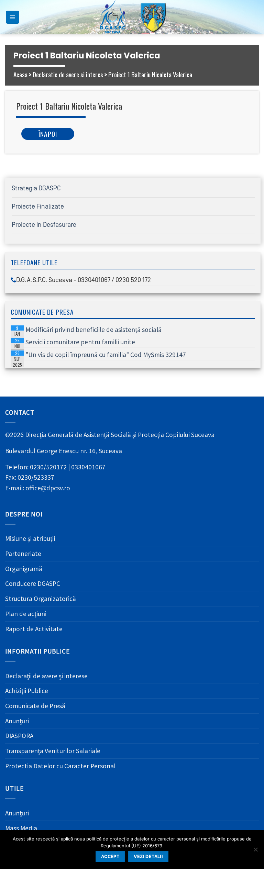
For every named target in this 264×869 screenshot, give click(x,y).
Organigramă (23, 569)
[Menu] (12, 17)
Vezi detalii (148, 856)
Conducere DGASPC (32, 583)
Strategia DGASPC (36, 188)
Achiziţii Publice (26, 691)
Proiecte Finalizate (38, 206)
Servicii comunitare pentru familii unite (74, 342)
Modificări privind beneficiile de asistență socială (87, 330)
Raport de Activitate (34, 629)
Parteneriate (23, 553)
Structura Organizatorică (40, 598)
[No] (255, 851)
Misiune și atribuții (30, 538)
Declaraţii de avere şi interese (46, 676)
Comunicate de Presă (35, 706)
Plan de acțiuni (25, 614)
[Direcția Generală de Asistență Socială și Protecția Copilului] (132, 17)
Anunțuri (17, 721)
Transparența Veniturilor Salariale (52, 751)
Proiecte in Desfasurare (44, 225)
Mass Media (21, 828)
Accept (110, 856)
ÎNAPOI (47, 134)
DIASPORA (19, 736)
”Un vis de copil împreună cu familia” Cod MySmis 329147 (99, 355)
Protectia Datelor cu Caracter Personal (60, 766)
